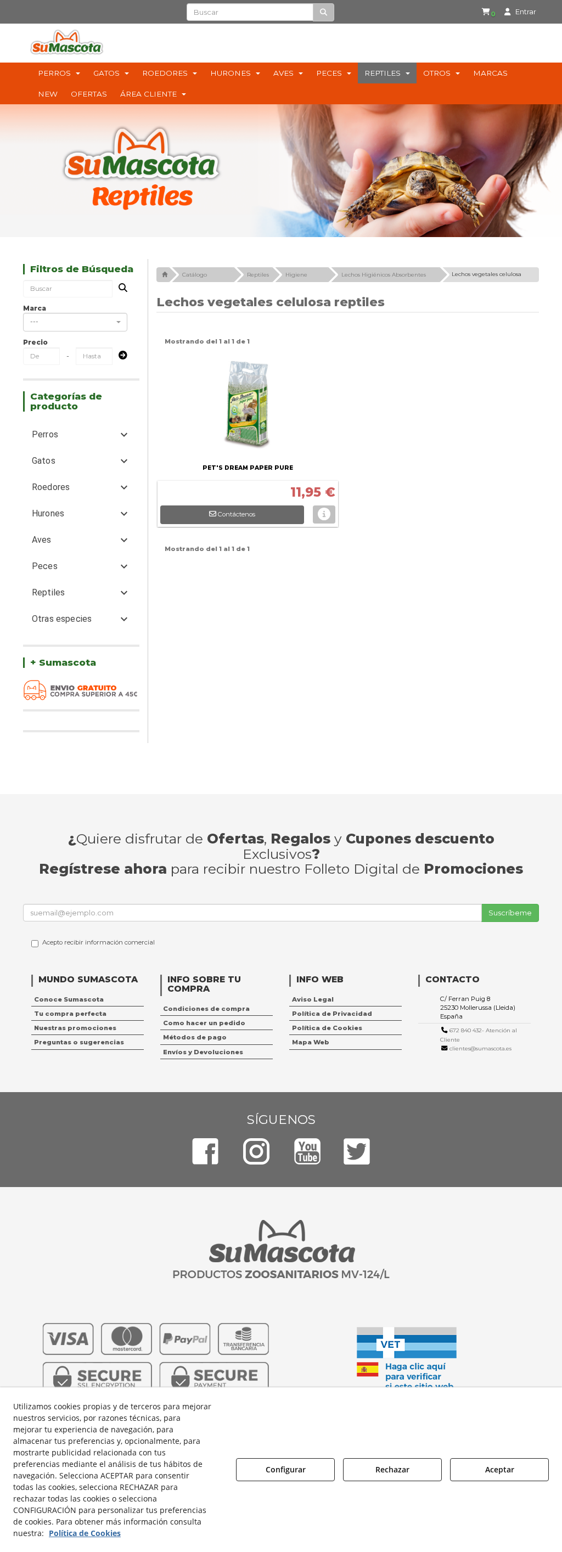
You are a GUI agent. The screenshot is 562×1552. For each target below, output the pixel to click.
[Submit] (119, 355)
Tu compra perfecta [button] (70, 1013)
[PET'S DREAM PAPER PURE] (248, 406)
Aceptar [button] (499, 1469)
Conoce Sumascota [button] (69, 999)
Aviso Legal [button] (313, 999)
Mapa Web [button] (310, 1042)
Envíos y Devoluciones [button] (203, 1052)
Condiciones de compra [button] (206, 1009)
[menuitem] (488, 11)
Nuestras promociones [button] (75, 1028)
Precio (35, 342)
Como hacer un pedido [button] (204, 1023)
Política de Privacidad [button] (332, 1013)
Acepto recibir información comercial (98, 942)
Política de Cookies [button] (327, 1028)
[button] (490, 11)
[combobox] (75, 322)
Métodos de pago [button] (195, 1037)
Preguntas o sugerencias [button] (79, 1042)
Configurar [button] (286, 1469)
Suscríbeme (510, 912)
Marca (34, 308)
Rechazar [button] (392, 1469)
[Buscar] (323, 12)
